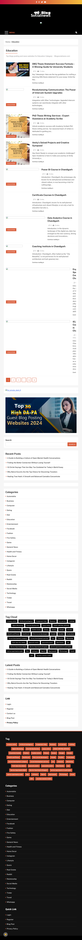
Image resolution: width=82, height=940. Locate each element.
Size (27, 651)
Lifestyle (10, 566)
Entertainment (12, 524)
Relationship (12, 584)
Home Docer (12, 556)
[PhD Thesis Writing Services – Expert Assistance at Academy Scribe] (18, 126)
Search (8, 440)
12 (29, 380)
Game (9, 542)
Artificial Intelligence (26, 621)
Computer (11, 506)
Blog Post (10, 718)
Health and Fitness (14, 552)
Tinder (9, 598)
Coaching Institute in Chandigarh (48, 246)
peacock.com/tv (34, 642)
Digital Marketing (17, 625)
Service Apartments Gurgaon (38, 647)
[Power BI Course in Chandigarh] (22, 177)
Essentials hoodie (15, 629)
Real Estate (11, 575)
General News (12, 547)
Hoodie (53, 634)
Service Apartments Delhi (18, 647)
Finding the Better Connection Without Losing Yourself (28, 463)
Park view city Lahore (18, 642)
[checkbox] (5, 934)
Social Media (12, 589)
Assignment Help (41, 621)
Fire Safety (11, 538)
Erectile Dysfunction (32, 625)
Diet (8, 515)
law (53, 638)
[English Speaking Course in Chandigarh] (38, 285)
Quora (9, 570)
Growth (69, 629)
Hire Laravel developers (40, 634)
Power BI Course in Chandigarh (57, 169)
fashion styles (36, 629)
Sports (43, 651)
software (35, 651)
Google (61, 629)
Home (7, 42)
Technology (11, 593)
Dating (9, 510)
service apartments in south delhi (61, 647)
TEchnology (63, 651)
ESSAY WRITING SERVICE (61, 625)
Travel (9, 602)
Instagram (11, 561)
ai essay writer (11, 621)
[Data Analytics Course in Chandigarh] (25, 223)
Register (10, 709)
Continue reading (37, 83)
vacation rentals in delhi (44, 655)
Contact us (11, 713)
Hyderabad (70, 634)
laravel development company (18, 638)
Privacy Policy (12, 723)
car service (62, 621)
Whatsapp (11, 607)
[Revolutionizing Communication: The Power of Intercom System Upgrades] (18, 97)
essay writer (46, 625)
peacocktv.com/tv (47, 642)
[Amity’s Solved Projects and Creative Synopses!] (18, 153)
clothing (71, 621)
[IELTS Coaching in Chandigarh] (38, 337)
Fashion (10, 533)
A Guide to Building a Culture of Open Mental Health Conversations (33, 458)
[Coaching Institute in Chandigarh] (18, 249)
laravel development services (39, 638)
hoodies (61, 634)
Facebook (11, 529)
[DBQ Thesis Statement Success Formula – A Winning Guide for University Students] (18, 69)
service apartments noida (15, 651)
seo (68, 642)
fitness (46, 629)
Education (11, 75)
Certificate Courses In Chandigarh (49, 195)
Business (10, 501)
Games (54, 629)
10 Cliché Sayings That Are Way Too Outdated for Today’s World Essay (35, 467)
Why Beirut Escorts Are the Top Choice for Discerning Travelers (32, 472)
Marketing (70, 638)
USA (31, 655)
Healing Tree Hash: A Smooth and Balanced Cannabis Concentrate (33, 476)
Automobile (11, 496)
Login (9, 704)
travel (72, 651)
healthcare (26, 634)
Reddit (9, 579)
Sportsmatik (52, 651)
